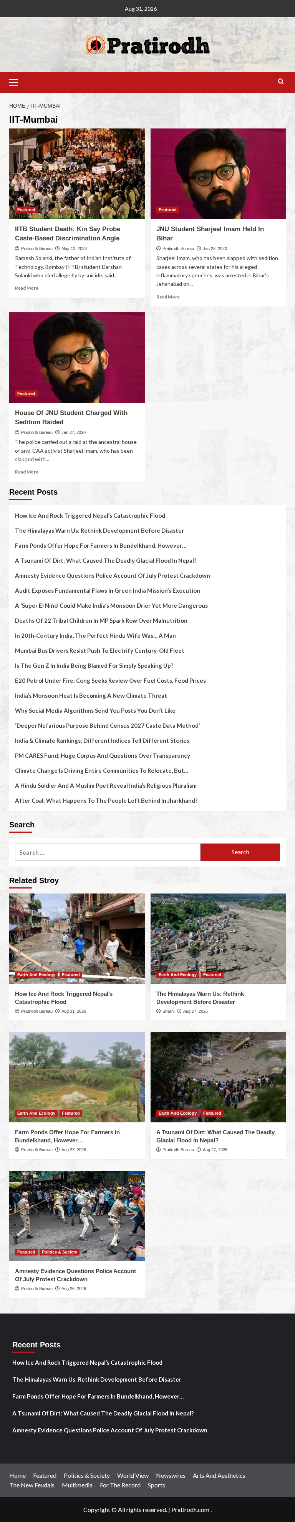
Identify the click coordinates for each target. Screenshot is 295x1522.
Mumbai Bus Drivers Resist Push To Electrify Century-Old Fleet (99, 650)
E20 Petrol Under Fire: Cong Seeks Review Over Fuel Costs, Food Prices (110, 680)
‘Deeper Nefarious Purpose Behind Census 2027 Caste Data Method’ (107, 725)
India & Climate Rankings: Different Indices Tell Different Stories (102, 740)
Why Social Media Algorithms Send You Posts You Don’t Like (95, 710)
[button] (17, 81)
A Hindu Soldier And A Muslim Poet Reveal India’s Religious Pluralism (106, 785)
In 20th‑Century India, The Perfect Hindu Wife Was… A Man (95, 635)
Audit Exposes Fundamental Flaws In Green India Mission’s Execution (107, 590)
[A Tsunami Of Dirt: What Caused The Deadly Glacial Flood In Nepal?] (218, 1077)
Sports (156, 1485)
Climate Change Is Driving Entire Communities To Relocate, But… (101, 770)
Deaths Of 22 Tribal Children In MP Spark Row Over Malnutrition (101, 620)
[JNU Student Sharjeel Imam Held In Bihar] (218, 173)
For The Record (120, 1485)
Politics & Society (59, 1252)
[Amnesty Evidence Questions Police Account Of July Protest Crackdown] (77, 1216)
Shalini (168, 1011)
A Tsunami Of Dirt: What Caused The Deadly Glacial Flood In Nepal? (105, 560)
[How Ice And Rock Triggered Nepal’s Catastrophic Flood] (77, 939)
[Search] (281, 81)
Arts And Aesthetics (219, 1475)
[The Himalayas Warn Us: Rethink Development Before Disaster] (218, 939)
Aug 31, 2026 (73, 1011)
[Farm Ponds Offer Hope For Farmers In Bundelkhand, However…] (77, 1077)
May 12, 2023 (74, 248)
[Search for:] (108, 852)
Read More (26, 288)
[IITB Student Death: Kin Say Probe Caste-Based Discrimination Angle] (77, 173)
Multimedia (77, 1485)
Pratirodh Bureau (37, 248)
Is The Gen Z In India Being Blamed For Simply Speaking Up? (94, 665)
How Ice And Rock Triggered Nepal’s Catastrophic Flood (90, 515)
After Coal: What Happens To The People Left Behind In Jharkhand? (106, 800)
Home (17, 1475)
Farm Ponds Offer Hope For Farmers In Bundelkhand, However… (100, 545)
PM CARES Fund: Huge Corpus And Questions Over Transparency (102, 755)
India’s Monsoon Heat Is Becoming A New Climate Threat (91, 695)
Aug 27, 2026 (195, 1011)
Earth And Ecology (36, 974)
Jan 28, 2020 (215, 248)
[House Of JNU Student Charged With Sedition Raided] (77, 357)
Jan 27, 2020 (73, 432)
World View (133, 1475)
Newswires (171, 1475)
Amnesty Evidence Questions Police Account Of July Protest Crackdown (112, 575)
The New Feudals (32, 1485)
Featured (26, 209)
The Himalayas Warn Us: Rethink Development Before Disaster (99, 530)
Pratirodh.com (190, 1509)
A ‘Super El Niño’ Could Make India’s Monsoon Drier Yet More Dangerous (111, 605)
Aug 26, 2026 (73, 1288)
